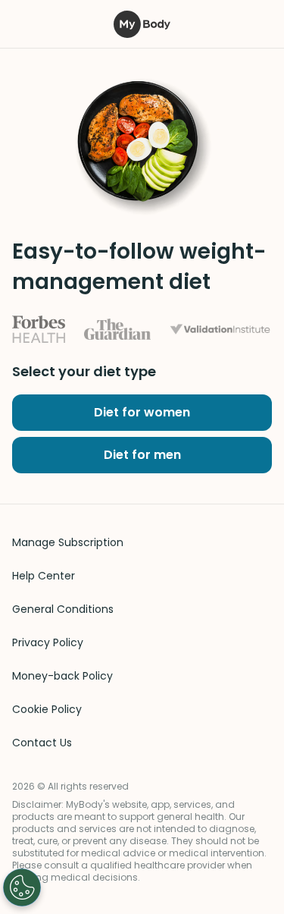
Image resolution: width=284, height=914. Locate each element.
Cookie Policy (47, 709)
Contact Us (42, 742)
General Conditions (63, 609)
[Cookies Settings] (22, 887)
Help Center (43, 575)
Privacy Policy (47, 642)
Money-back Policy (62, 675)
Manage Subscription (67, 542)
